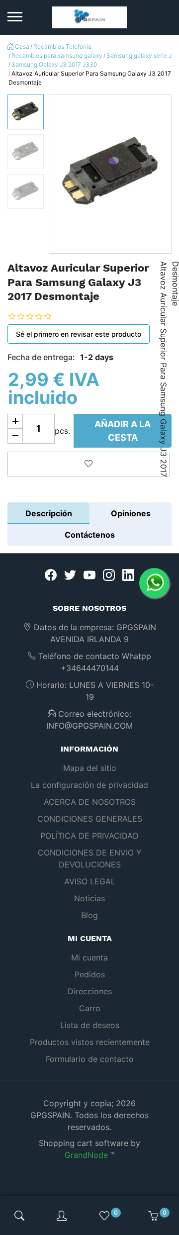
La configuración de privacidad (89, 785)
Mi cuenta (89, 957)
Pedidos (90, 974)
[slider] (37, 316)
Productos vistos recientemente (90, 1042)
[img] (19, 1216)
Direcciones (90, 991)
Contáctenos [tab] (90, 535)
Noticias (89, 898)
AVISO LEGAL (89, 881)
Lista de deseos (89, 1025)
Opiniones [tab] (131, 513)
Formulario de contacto (90, 1059)
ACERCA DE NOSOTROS (90, 802)
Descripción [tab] (48, 513)
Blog (89, 915)
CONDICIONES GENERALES (89, 819)
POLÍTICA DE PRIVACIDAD (89, 836)
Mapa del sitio (89, 768)
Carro (89, 1008)
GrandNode (86, 1155)
